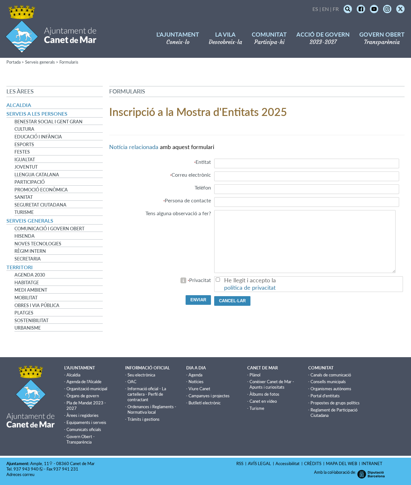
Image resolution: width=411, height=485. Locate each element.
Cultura (24, 129)
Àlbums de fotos (264, 394)
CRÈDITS (312, 463)
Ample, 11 (39, 463)
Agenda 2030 (29, 275)
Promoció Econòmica (41, 189)
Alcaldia (18, 105)
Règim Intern (30, 251)
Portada (13, 62)
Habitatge (26, 282)
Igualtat (24, 159)
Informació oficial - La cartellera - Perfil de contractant (146, 394)
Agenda (195, 374)
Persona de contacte (188, 200)
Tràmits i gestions (143, 419)
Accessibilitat (287, 463)
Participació (29, 182)
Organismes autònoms (330, 388)
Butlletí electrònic (204, 402)
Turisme (24, 212)
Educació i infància (38, 136)
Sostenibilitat (31, 320)
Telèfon (203, 187)
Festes (22, 151)
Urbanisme (27, 328)
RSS (239, 463)
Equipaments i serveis (86, 422)
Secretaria (27, 258)
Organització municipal (86, 388)
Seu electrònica (141, 374)
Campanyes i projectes (209, 395)
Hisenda (24, 236)
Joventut (26, 167)
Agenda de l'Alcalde (83, 381)
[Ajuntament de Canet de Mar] (50, 49)
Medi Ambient (30, 290)
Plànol (254, 374)
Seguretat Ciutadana (40, 204)
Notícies (196, 381)
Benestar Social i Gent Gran (48, 121)
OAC (131, 381)
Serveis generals (40, 62)
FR (336, 9)
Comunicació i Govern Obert (49, 228)
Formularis (68, 62)
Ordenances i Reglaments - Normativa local (151, 409)
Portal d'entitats (325, 395)
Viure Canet (199, 388)
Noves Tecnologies (37, 243)
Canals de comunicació (330, 374)
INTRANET (372, 463)
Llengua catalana (36, 174)
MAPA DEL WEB (341, 463)
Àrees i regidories (82, 415)
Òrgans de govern (82, 395)
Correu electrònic (191, 175)
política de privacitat (249, 287)
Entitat (203, 162)
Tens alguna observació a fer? (178, 213)
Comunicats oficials (83, 429)
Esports (24, 144)
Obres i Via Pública (36, 305)
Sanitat (23, 197)
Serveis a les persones (36, 113)
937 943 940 (26, 469)
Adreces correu (20, 474)
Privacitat (200, 280)
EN (325, 9)
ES (315, 9)
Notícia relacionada (133, 146)
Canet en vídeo (263, 401)
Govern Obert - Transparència (80, 439)
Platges (23, 312)
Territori (19, 267)
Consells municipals (328, 381)
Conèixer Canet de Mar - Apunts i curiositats (271, 384)
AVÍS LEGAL (259, 463)
